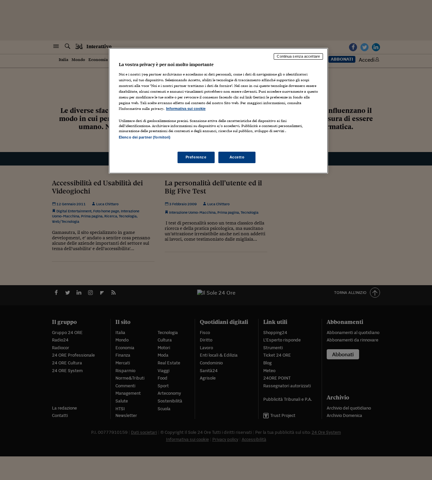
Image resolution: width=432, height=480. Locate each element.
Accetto (237, 157)
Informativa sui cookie (186, 109)
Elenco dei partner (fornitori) (144, 137)
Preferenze (196, 157)
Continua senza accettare (298, 56)
